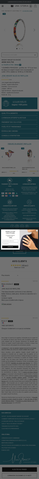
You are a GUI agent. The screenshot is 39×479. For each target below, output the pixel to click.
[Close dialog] (37, 231)
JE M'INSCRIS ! (10, 246)
